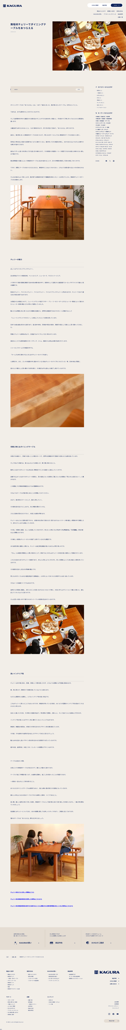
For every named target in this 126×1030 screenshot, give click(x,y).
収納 (9, 986)
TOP (7, 957)
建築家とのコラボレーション (76, 978)
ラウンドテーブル (100, 127)
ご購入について (11, 1004)
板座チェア (108, 131)
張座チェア (99, 133)
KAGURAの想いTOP (53, 974)
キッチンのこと (100, 102)
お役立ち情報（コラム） (54, 1002)
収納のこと (99, 100)
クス (98, 148)
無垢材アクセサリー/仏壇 (14, 989)
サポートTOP (11, 1000)
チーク (98, 146)
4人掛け (109, 123)
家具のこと (99, 90)
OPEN (79, 89)
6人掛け (98, 125)
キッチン (99, 138)
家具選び (102, 121)
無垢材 (103, 118)
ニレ (101, 155)
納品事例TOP (72, 974)
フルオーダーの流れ (33, 978)
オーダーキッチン (106, 138)
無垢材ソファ (11, 982)
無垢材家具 (109, 118)
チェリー (107, 140)
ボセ (98, 151)
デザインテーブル (12, 980)
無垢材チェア (11, 976)
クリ (98, 155)
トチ (111, 146)
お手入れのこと (100, 95)
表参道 (98, 116)
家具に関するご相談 (12, 1002)
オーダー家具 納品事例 (74, 976)
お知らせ (51, 1000)
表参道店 (30, 1002)
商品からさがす (11, 974)
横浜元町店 (30, 1010)
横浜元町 (99, 118)
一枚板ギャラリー (32, 1004)
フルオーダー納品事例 (33, 980)
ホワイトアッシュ (104, 144)
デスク (98, 136)
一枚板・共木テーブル (13, 978)
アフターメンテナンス (54, 980)
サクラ (110, 148)
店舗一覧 (30, 1000)
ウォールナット (100, 140)
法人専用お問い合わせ (13, 1012)
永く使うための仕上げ (54, 978)
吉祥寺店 (30, 1006)
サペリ (111, 144)
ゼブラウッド (103, 151)
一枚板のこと (100, 93)
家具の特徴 (30, 976)
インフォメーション (101, 107)
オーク (110, 142)
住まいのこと (100, 105)
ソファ (112, 133)
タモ (98, 144)
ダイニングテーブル (101, 123)
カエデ (109, 153)
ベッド (102, 136)
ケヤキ (105, 148)
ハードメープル (100, 142)
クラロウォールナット (101, 153)
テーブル (108, 121)
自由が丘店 (30, 1008)
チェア (106, 129)
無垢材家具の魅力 (53, 976)
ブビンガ (106, 155)
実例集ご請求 (11, 1014)
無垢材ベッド (11, 984)
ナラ (106, 142)
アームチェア (106, 133)
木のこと (99, 97)
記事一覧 (14, 957)
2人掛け (103, 125)
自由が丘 (103, 116)
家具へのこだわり (32, 974)
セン (101, 148)
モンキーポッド (104, 146)
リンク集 (51, 1004)
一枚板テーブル (100, 129)
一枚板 (107, 127)
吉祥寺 (108, 116)
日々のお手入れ (11, 1008)
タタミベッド (109, 136)
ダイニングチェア (100, 131)
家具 (98, 121)
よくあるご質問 (11, 1006)
